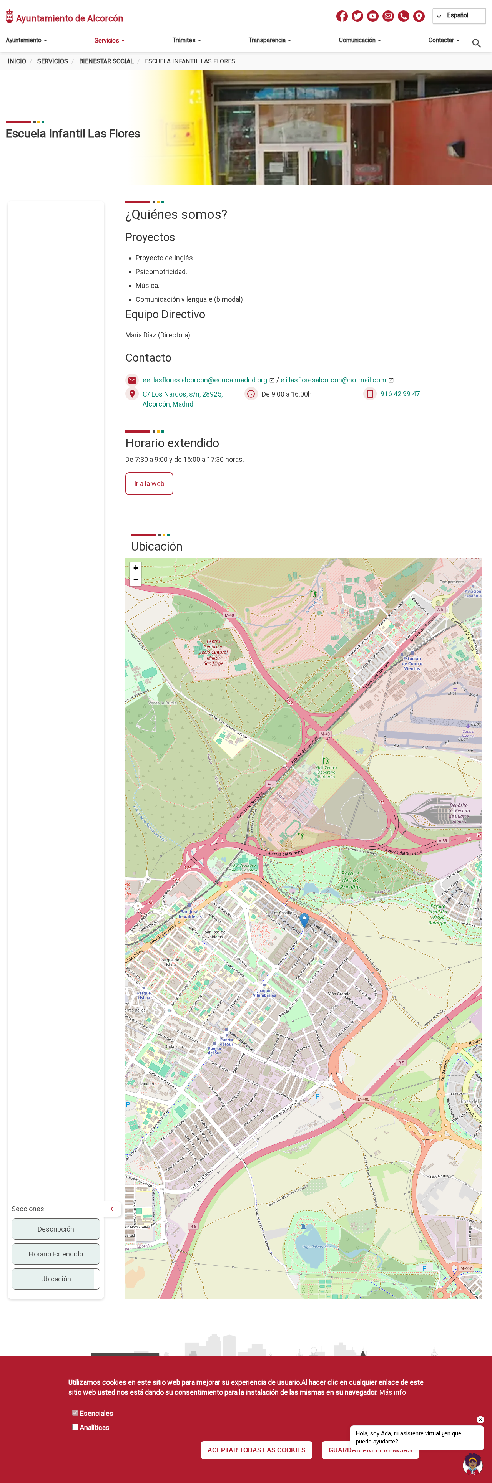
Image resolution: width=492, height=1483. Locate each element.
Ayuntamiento (24, 40)
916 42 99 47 (400, 394)
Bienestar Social (106, 61)
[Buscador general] (477, 42)
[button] (304, 921)
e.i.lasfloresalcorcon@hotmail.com (333, 380)
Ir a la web (149, 483)
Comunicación (358, 40)
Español (457, 15)
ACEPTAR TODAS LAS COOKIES (257, 1450)
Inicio (17, 61)
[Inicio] (10, 16)
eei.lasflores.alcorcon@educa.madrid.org (205, 380)
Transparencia (268, 40)
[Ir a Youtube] (373, 16)
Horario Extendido (56, 1254)
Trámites (185, 40)
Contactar (442, 40)
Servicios (108, 40)
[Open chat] (472, 1463)
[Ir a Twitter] (357, 16)
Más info (392, 1392)
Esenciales (96, 1413)
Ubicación (56, 1279)
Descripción (56, 1229)
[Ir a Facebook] (342, 16)
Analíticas (95, 1427)
